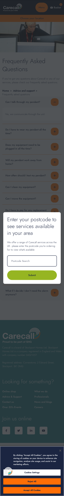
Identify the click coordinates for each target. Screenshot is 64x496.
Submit (32, 275)
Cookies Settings (32, 472)
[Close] (60, 450)
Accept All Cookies (32, 490)
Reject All (32, 481)
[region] (32, 471)
